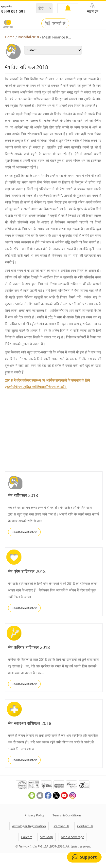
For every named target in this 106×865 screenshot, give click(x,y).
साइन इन (92, 11)
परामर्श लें (58, 23)
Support (88, 857)
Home (10, 37)
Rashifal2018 (28, 37)
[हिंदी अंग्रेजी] (44, 8)
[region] (42, 431)
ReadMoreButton (24, 532)
